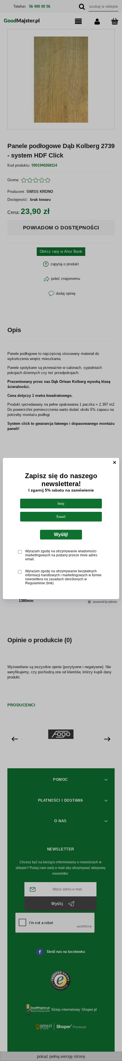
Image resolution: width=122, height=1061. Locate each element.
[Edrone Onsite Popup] (61, 530)
